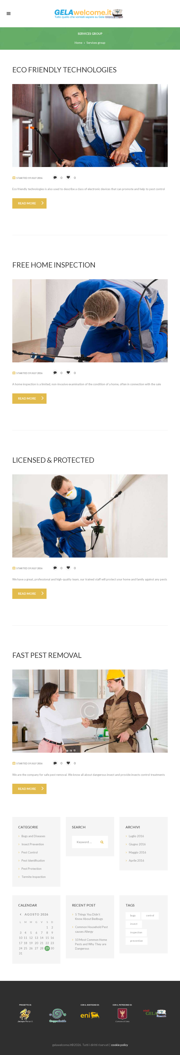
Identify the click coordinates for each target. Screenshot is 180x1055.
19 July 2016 (35, 177)
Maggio (137, 852)
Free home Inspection (53, 265)
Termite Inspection (34, 877)
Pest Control (30, 852)
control (150, 915)
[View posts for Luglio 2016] (21, 914)
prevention (136, 940)
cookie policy (119, 1045)
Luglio (136, 836)
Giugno (137, 844)
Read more (27, 203)
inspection (136, 932)
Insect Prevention (33, 844)
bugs (133, 915)
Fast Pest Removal (47, 655)
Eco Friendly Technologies (64, 69)
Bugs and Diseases (33, 836)
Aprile (136, 860)
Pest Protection (31, 868)
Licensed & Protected (53, 460)
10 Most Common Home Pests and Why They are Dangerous (91, 944)
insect (133, 923)
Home (78, 42)
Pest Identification (33, 860)
